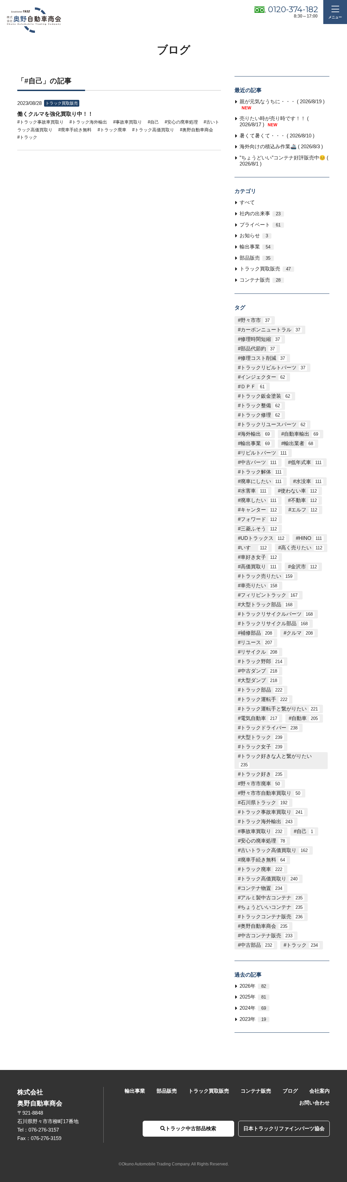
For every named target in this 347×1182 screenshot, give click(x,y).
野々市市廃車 (260, 783)
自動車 (304, 718)
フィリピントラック (269, 595)
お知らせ (254, 235)
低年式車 (306, 462)
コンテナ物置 (261, 888)
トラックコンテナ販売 (272, 916)
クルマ (299, 633)
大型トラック (261, 737)
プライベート (260, 224)
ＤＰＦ (253, 386)
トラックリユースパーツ (273, 424)
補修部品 (256, 633)
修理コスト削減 (263, 358)
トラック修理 (260, 415)
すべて (247, 202)
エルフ (304, 509)
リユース (256, 642)
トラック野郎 (261, 661)
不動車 (304, 500)
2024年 (253, 1008)
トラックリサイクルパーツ (277, 614)
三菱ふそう (259, 528)
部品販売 (255, 258)
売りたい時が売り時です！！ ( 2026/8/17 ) (274, 121)
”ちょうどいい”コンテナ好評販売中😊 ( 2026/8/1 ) (284, 161)
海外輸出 (255, 434)
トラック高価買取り (269, 878)
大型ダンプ (259, 680)
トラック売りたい (266, 576)
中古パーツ (259, 462)
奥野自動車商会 (264, 926)
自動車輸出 (301, 434)
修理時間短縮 (260, 339)
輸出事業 (255, 246)
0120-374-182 (293, 9)
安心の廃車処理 (263, 841)
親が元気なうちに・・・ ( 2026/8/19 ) (282, 104)
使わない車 (299, 491)
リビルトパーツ (264, 453)
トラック (302, 945)
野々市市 (255, 320)
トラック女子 (261, 746)
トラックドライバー (269, 727)
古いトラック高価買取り (274, 850)
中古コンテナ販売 (266, 935)
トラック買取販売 (265, 268)
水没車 (309, 481)
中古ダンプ (259, 671)
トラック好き (261, 774)
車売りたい (259, 585)
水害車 (253, 491)
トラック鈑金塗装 (265, 396)
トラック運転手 (264, 699)
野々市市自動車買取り (270, 793)
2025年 (253, 997)
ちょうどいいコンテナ (272, 907)
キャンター (259, 509)
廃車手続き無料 (263, 859)
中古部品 (256, 945)
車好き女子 (259, 557)
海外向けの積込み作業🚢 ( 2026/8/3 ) (281, 146)
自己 (305, 831)
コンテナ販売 (260, 280)
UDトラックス (262, 538)
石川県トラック (264, 802)
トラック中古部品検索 (190, 1128)
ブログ (290, 1091)
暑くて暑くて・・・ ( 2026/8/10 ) (277, 135)
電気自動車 (259, 718)
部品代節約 (258, 348)
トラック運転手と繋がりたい (279, 709)
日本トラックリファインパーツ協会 (284, 1128)
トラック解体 (261, 472)
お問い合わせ (314, 1103)
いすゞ (254, 547)
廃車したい (259, 500)
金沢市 (304, 566)
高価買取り (259, 566)
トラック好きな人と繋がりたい (276, 760)
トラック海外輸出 (266, 821)
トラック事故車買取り (272, 812)
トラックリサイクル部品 (274, 623)
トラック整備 (260, 405)
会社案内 (319, 1091)
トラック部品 (261, 690)
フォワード (259, 519)
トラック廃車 (261, 869)
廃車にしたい (261, 481)
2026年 (253, 986)
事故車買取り (261, 831)
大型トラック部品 (266, 604)
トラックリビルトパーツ (273, 367)
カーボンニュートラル (270, 329)
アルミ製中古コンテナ (272, 897)
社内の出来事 (260, 213)
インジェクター (263, 377)
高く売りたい (301, 547)
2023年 (253, 1019)
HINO (310, 538)
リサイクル (259, 652)
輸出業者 (298, 443)
